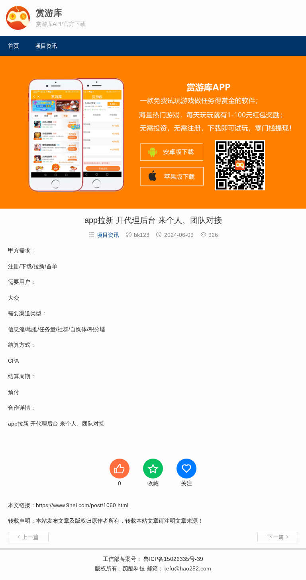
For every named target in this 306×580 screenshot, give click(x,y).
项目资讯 (46, 46)
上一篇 (28, 537)
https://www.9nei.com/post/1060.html (82, 505)
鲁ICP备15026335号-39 (172, 559)
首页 (13, 46)
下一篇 (278, 537)
